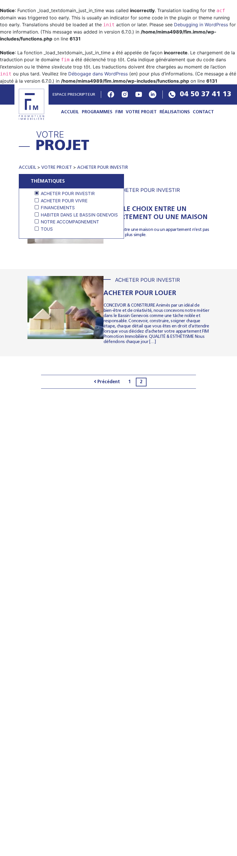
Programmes (97, 112)
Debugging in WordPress (201, 24)
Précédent (108, 382)
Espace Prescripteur (73, 94)
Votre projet (141, 112)
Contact (203, 112)
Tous (47, 229)
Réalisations (175, 112)
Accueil (70, 112)
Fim (119, 112)
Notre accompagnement (70, 222)
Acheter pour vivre (64, 200)
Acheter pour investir (102, 168)
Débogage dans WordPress (98, 74)
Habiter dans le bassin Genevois (79, 215)
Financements (58, 207)
